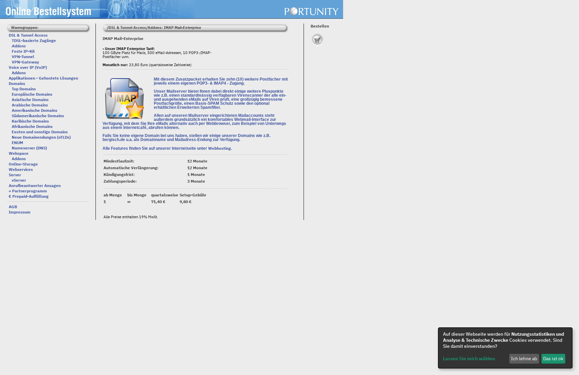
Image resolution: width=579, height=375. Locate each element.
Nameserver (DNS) (29, 147)
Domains (17, 83)
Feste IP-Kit (23, 51)
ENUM (17, 142)
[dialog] (505, 348)
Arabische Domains (30, 104)
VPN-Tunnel (23, 56)
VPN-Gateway (25, 61)
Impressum (19, 212)
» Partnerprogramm (28, 190)
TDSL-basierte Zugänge (34, 40)
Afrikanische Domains (32, 126)
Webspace (18, 153)
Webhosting (219, 148)
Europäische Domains (32, 94)
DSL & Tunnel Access (28, 35)
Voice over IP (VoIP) (28, 67)
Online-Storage (23, 164)
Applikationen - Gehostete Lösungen (43, 78)
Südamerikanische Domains (38, 115)
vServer (19, 180)
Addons (19, 72)
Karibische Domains (30, 121)
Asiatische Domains (30, 99)
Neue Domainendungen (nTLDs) (41, 137)
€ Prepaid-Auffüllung (29, 196)
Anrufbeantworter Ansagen (35, 185)
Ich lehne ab (524, 359)
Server (15, 174)
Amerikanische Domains (34, 110)
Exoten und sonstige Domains (40, 131)
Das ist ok (553, 359)
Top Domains (24, 88)
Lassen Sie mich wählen (469, 359)
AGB (13, 206)
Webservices (21, 169)
